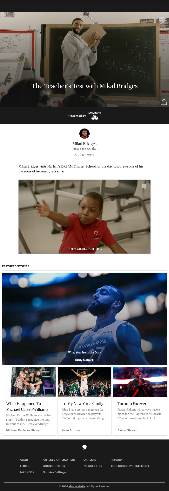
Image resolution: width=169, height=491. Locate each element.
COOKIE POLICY (54, 466)
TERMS (24, 466)
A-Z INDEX (27, 472)
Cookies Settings (54, 472)
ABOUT (25, 459)
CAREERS (89, 459)
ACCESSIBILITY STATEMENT (129, 466)
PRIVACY (116, 459)
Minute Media (77, 486)
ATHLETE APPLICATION (59, 459)
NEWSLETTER (92, 466)
